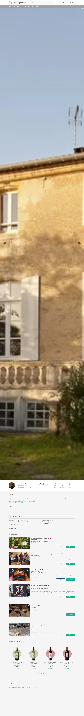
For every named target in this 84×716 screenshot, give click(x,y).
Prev (4, 242)
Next (79, 242)
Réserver (71, 546)
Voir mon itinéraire (12, 688)
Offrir (61, 546)
